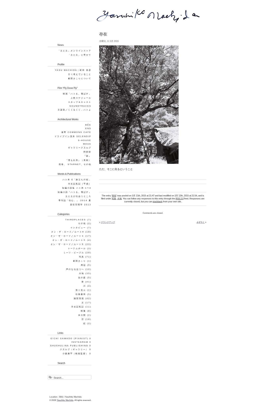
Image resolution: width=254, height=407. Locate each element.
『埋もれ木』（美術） (78, 160)
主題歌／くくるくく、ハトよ (74, 110)
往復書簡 (81, 294)
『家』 (87, 156)
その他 (82, 223)
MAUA (87, 144)
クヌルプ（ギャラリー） (74, 349)
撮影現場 (79, 298)
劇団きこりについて (79, 78)
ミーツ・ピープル (74, 252)
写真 (114, 198)
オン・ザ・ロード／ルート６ (67, 244)
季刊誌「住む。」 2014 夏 (75, 200)
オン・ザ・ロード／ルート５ (69, 240)
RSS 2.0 (180, 198)
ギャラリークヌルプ (79, 148)
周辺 (83, 265)
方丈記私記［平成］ (79, 184)
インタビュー (78, 228)
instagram (79, 342)
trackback (158, 201)
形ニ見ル (81, 290)
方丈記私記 (77, 307)
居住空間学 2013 (80, 205)
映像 (83, 311)
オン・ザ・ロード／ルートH (67, 232)
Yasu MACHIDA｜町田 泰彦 (73, 70)
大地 (119, 198)
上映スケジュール (81, 98)
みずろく (201, 222)
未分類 (82, 315)
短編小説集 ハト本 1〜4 (76, 188)
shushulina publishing (69, 346)
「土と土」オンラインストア (74, 51)
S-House (84, 140)
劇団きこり (79, 261)
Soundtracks (80, 106)
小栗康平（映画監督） (75, 353)
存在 (114, 195)
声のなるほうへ (75, 269)
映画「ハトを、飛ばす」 (77, 94)
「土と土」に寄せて (79, 55)
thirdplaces (75, 220)
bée (88, 125)
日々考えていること (79, 74)
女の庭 (82, 277)
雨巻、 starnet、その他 (75, 164)
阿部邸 (87, 152)
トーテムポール (77, 248)
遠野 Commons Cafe (76, 132)
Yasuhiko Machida (65, 400)
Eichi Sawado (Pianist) (69, 338)
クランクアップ (108, 222)
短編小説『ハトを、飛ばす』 (74, 192)
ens (88, 128)
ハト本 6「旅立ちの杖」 (77, 180)
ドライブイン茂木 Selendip (73, 136)
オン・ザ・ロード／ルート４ (67, 236)
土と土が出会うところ (78, 196)
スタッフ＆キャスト (79, 102)
